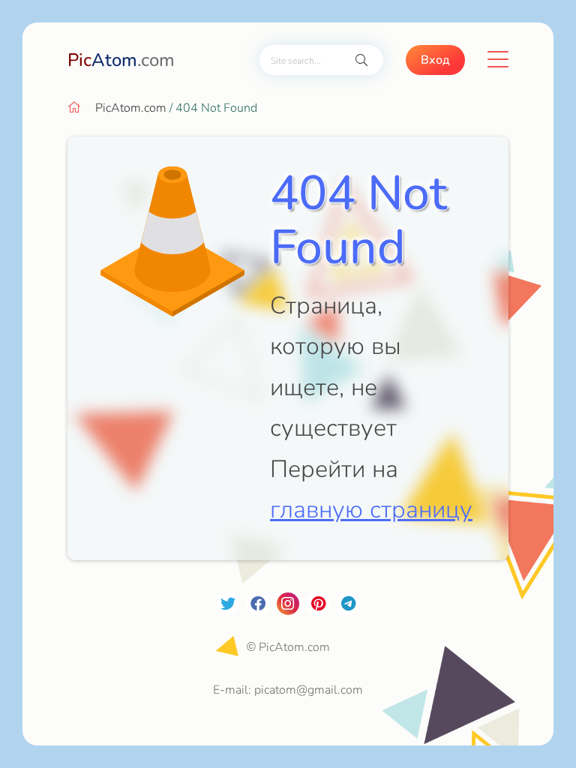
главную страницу (371, 510)
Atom (121, 60)
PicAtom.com (130, 108)
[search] (361, 60)
